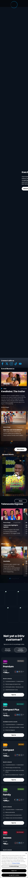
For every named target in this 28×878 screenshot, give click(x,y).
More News (20, 449)
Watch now (16, 188)
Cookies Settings (14, 866)
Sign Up (13, 694)
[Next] (24, 475)
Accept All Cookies (14, 875)
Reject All (14, 870)
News (20, 501)
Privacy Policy (16, 863)
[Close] (26, 853)
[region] (14, 864)
